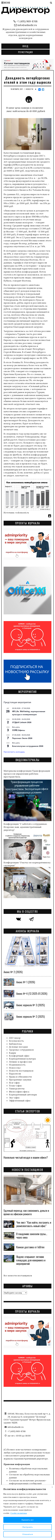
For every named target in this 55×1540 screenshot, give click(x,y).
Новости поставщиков (21, 1070)
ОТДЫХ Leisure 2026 (21, 722)
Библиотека (15, 1044)
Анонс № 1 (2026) (25, 982)
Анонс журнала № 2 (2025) (30, 1016)
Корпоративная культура (22, 1058)
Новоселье (15, 1067)
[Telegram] (43, 89)
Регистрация (25, 52)
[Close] (52, 1487)
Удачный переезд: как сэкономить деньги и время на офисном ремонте (26, 1212)
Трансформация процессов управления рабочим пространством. (27, 773)
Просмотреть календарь (14, 751)
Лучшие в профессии (20, 1061)
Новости (29, 89)
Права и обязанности (20, 1076)
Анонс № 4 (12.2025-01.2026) (31, 993)
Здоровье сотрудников (21, 1049)
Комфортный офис (19, 1055)
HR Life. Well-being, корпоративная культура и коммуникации (28, 713)
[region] (27, 1512)
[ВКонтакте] (39, 89)
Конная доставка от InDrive (30, 1247)
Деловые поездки (18, 1046)
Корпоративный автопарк (23, 1094)
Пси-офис (14, 1082)
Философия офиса (19, 1091)
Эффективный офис (20, 1100)
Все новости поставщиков (18, 1275)
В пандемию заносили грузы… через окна (31, 1235)
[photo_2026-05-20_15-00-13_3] (27, 64)
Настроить (27, 1527)
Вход (25, 46)
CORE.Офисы (18, 730)
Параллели (15, 1073)
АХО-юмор (14, 1037)
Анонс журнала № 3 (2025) (30, 1005)
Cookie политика (18, 1513)
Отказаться (27, 1534)
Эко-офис (14, 1097)
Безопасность (16, 1040)
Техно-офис (15, 1085)
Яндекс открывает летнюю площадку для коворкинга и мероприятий (30, 1260)
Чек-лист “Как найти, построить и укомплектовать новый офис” (33, 1224)
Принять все (27, 1520)
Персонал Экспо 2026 (22, 738)
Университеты (16, 1088)
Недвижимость (17, 1064)
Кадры (12, 1052)
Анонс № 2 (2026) (13, 972)
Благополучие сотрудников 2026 (27, 746)
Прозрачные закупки (20, 1079)
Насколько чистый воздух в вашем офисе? (26, 1157)
